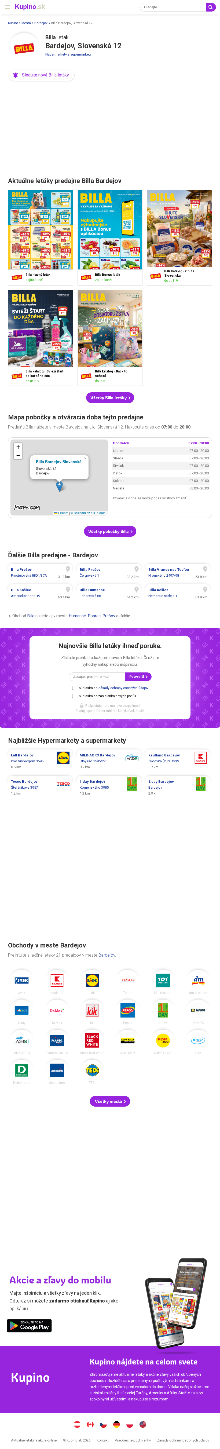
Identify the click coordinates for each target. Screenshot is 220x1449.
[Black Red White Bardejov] (92, 1042)
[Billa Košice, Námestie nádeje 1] (178, 593)
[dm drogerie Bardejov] (198, 982)
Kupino (13, 23)
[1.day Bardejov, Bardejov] (178, 787)
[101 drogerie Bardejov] (163, 982)
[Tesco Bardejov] (127, 982)
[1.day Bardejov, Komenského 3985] (109, 787)
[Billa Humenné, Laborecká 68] (109, 593)
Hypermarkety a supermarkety (68, 54)
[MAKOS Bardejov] (198, 1012)
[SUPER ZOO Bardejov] (163, 1042)
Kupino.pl (130, 1425)
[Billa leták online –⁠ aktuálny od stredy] (17, 277)
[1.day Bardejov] (163, 1012)
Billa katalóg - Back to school (110, 338)
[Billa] (24, 49)
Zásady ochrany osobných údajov (123, 688)
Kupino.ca (90, 1425)
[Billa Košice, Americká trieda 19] (40, 593)
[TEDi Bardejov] (92, 1072)
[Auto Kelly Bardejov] (127, 1042)
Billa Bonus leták (110, 238)
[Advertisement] (110, 127)
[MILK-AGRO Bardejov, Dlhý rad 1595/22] (109, 761)
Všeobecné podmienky (133, 1440)
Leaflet (62, 512)
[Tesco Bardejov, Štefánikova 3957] (40, 787)
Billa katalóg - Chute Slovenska (179, 238)
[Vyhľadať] (211, 7)
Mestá (26, 23)
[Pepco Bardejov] (127, 1012)
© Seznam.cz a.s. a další (88, 512)
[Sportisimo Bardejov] (57, 1072)
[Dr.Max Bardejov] (57, 1012)
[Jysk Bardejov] (21, 982)
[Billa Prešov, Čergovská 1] (109, 572)
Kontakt (103, 1440)
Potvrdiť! (137, 676)
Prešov (108, 616)
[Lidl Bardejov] (92, 982)
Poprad (94, 616)
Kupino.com (143, 1425)
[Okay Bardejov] (21, 1012)
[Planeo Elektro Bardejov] (57, 1042)
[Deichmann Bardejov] (21, 1072)
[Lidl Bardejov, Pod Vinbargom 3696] (40, 761)
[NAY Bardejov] (198, 1042)
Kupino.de (117, 1425)
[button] (41, 75)
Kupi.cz (104, 1425)
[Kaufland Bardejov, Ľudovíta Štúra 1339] (178, 761)
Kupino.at (77, 1425)
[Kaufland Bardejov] (57, 982)
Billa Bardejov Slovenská (59, 461)
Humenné (77, 616)
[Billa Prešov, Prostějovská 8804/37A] (40, 572)
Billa (30, 616)
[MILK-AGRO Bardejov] (21, 1042)
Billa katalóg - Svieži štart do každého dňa (40, 338)
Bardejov (40, 23)
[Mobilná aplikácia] (29, 1326)
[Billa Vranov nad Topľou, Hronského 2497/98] (178, 572)
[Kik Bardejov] (92, 1012)
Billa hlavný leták (40, 238)
